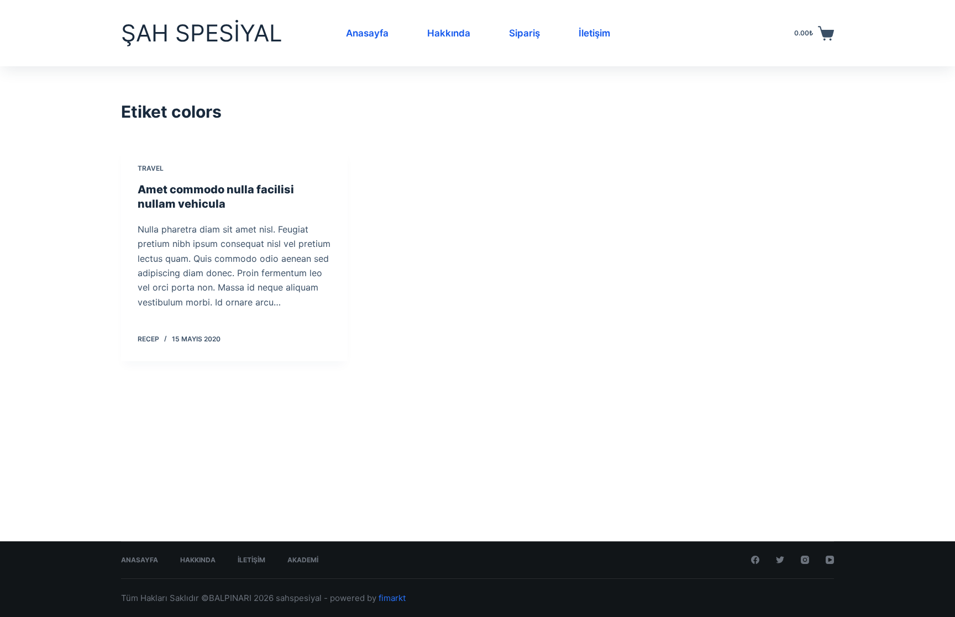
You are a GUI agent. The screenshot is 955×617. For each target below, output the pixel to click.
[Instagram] (805, 560)
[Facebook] (755, 560)
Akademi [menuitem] (302, 560)
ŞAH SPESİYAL (201, 33)
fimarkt (392, 598)
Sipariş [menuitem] (524, 33)
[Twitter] (780, 560)
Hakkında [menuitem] (448, 33)
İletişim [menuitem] (594, 33)
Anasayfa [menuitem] (367, 33)
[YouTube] (830, 560)
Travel (151, 168)
